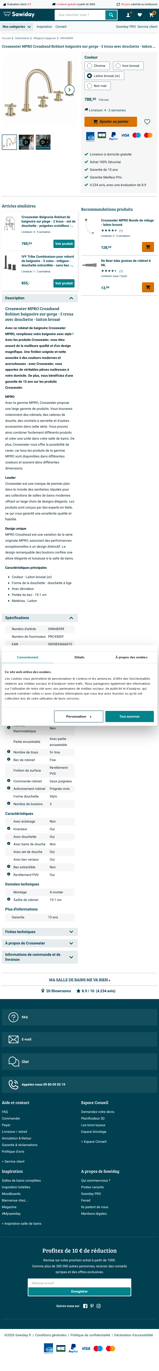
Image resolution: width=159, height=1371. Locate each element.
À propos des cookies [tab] (131, 657)
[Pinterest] (91, 1306)
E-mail (26, 1039)
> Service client (13, 1161)
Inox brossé (130, 65)
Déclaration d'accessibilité (133, 1335)
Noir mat (100, 85)
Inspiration (44, 26)
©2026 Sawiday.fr (17, 1335)
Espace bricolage (93, 1131)
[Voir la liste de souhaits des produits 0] (140, 15)
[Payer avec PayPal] (113, 136)
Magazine (9, 1207)
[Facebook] (85, 1306)
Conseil (60, 26)
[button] (147, 122)
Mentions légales (94, 1213)
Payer (6, 1125)
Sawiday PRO (126, 26)
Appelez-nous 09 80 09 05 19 (43, 1084)
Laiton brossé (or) (107, 75)
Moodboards (11, 1193)
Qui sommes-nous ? (95, 1180)
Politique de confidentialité (90, 1335)
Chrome (99, 65)
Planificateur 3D (93, 1118)
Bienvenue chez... (15, 1200)
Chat (25, 1061)
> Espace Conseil (93, 1141)
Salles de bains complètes (21, 1180)
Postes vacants (92, 1187)
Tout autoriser (129, 716)
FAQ (25, 1017)
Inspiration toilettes (16, 1187)
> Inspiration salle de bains (21, 1223)
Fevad (85, 1200)
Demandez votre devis (97, 1111)
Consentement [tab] (27, 657)
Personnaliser (76, 716)
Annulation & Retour (16, 1138)
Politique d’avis (13, 1151)
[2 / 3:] (26, 142)
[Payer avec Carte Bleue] (102, 135)
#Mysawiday (11, 1213)
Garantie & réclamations (19, 1144)
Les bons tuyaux (93, 1125)
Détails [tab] (80, 657)
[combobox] (80, 15)
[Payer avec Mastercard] (148, 135)
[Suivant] (70, 90)
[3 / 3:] (43, 142)
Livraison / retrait (14, 1131)
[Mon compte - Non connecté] (128, 15)
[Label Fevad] (90, 137)
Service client (147, 26)
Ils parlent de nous (94, 1207)
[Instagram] (98, 1306)
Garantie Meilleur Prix (106, 177)
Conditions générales (50, 1335)
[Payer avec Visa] (125, 135)
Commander (11, 1118)
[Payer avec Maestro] (136, 135)
